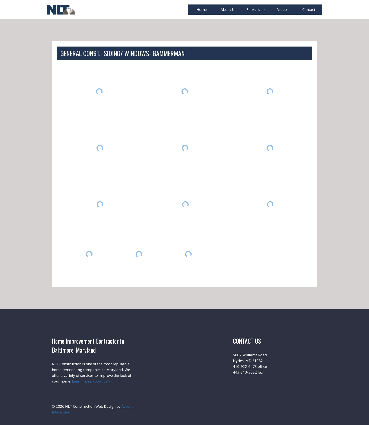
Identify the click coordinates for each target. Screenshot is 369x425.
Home (201, 9)
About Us (228, 9)
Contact (308, 9)
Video (282, 9)
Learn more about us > (91, 381)
